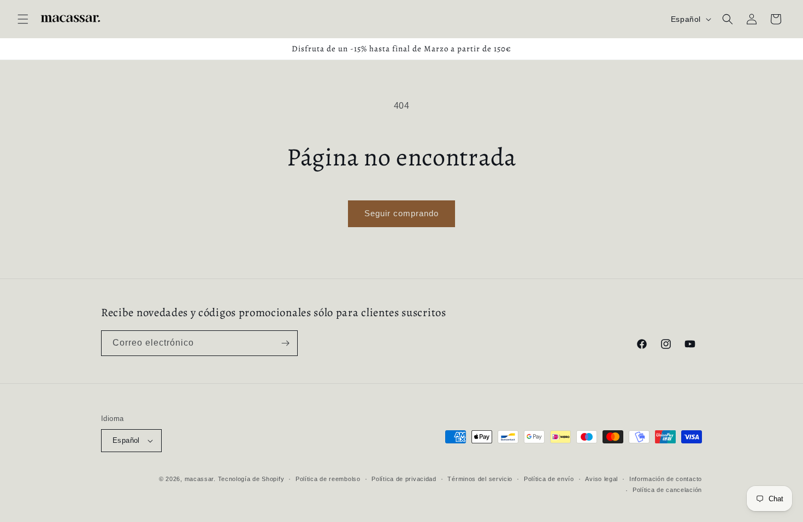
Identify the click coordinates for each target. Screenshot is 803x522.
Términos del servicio (479, 479)
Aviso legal (601, 479)
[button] (23, 19)
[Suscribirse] (285, 343)
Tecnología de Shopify (251, 479)
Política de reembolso (328, 479)
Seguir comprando (401, 213)
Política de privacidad (403, 479)
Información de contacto (665, 479)
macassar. (200, 479)
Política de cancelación (667, 490)
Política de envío (549, 479)
